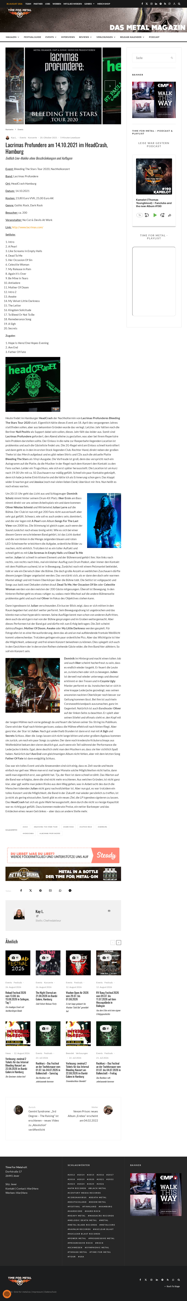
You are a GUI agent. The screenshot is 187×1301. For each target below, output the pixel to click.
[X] (146, 4)
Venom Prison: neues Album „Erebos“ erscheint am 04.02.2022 (83, 1114)
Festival (74, 1206)
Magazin (11, 37)
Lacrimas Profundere (50, 833)
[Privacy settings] (7, 1294)
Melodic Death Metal (83, 1220)
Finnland (90, 1206)
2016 (101, 1175)
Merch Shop (103, 4)
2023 (72, 1184)
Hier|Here (32, 1188)
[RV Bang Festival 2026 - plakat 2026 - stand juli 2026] (108, 962)
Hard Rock (93, 1211)
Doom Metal (98, 1202)
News (8, 1053)
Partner (38, 4)
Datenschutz (50, 1291)
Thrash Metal (78, 1252)
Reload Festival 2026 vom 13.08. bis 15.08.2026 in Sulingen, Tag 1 (17, 997)
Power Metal (77, 1238)
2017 (111, 1175)
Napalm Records (80, 1229)
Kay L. (14, 137)
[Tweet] (30, 890)
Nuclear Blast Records (84, 1234)
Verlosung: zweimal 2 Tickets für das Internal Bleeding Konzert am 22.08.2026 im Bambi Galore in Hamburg (16, 1065)
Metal (104, 1220)
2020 (91, 1179)
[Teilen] (21, 890)
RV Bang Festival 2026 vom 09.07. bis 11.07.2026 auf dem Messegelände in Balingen (107, 999)
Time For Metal (101, 1252)
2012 (72, 1175)
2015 (91, 1175)
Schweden (76, 1247)
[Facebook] (142, 4)
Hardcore (76, 1211)
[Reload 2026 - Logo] (17, 962)
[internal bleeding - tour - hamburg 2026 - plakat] (17, 1033)
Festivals (18, 982)
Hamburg (103, 827)
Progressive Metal (102, 1238)
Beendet (70, 1053)
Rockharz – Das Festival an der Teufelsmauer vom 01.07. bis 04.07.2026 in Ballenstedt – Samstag (48, 1068)
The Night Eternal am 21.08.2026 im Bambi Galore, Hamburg (46, 996)
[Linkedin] (156, 4)
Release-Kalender (131, 37)
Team (28, 4)
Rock (100, 1243)
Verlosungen (104, 37)
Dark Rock (69, 827)
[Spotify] (160, 4)
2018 (72, 1179)
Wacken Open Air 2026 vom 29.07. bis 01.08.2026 (77, 996)
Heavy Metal (77, 1216)
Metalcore (108, 1225)
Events (49, 37)
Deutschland (78, 1202)
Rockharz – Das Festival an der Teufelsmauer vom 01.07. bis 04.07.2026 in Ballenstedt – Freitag (108, 1068)
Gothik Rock (86, 827)
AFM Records (77, 1188)
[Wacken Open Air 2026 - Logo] (78, 962)
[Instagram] (151, 4)
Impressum (37, 1291)
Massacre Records (101, 1216)
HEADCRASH (29, 833)
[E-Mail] (50, 890)
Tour (72, 1256)
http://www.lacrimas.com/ (27, 227)
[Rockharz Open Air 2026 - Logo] (48, 1033)
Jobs (47, 4)
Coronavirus (78, 1197)
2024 (82, 1184)
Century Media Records (85, 1193)
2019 (82, 1179)
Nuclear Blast (104, 1229)
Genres (88, 4)
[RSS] (165, 4)
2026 (101, 1184)
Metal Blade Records (83, 1225)
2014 (82, 1175)
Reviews (84, 37)
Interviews (68, 37)
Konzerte (32, 137)
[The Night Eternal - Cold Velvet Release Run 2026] (48, 962)
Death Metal (98, 1197)
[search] (172, 57)
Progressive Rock (81, 1243)
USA (82, 1256)
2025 (91, 1184)
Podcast (154, 37)
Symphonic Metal (97, 1247)
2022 (111, 1179)
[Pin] (40, 890)
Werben (57, 4)
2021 (26, 827)
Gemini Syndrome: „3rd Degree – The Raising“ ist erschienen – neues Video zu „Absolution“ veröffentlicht (43, 1118)
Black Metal (98, 1188)
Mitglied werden (73, 4)
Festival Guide (32, 37)
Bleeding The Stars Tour (46, 827)
